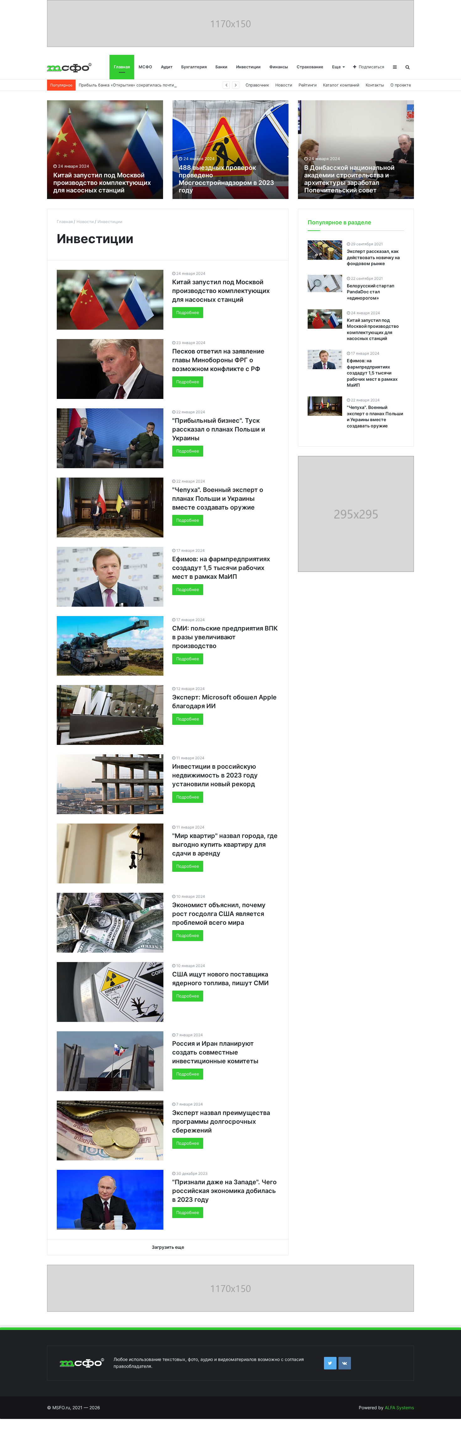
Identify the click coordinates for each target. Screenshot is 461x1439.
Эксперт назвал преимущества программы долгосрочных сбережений (221, 1121)
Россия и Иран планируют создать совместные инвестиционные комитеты (215, 1052)
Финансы (278, 67)
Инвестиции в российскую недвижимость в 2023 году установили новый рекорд (215, 775)
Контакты (375, 85)
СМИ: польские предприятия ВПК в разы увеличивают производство (225, 637)
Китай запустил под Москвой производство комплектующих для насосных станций (102, 182)
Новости (283, 85)
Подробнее (187, 312)
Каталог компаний (341, 85)
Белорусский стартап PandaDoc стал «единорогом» (370, 292)
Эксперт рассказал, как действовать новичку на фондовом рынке (373, 257)
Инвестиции (248, 67)
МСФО (145, 67)
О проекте (400, 85)
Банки (221, 67)
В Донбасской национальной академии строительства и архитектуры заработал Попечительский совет (349, 179)
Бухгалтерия (194, 67)
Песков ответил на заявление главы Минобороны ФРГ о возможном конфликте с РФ (218, 360)
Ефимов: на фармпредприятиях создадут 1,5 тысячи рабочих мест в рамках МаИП (221, 567)
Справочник (257, 85)
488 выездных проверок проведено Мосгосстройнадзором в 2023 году (226, 179)
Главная (122, 67)
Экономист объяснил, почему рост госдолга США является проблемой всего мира (219, 913)
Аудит (166, 67)
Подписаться (371, 67)
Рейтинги (308, 85)
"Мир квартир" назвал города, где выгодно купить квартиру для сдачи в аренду (225, 844)
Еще (336, 67)
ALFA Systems (399, 1407)
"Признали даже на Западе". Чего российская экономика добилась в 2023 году (224, 1190)
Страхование (310, 67)
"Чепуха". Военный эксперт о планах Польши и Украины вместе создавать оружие (217, 498)
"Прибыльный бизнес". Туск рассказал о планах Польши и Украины (218, 429)
